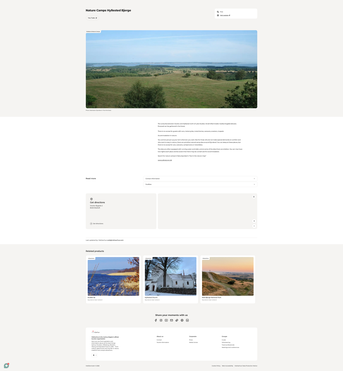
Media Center (193, 342)
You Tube (91, 18)
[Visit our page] (161, 320)
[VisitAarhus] (96, 332)
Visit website (224, 15)
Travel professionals (228, 345)
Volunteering (226, 342)
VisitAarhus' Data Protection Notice (246, 366)
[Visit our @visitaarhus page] (176, 320)
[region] (207, 211)
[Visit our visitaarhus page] (155, 320)
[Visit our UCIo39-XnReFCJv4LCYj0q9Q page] (166, 320)
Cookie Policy (216, 366)
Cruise (224, 340)
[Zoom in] (254, 221)
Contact (159, 340)
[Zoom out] (254, 226)
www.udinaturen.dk (165, 160)
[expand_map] (254, 197)
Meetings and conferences (230, 347)
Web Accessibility (227, 366)
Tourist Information (163, 342)
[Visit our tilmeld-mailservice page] (171, 320)
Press (191, 340)
